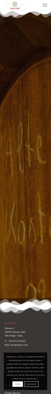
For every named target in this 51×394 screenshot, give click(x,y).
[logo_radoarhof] (21, 5)
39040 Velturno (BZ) (15, 332)
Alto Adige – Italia (14, 336)
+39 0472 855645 (16, 341)
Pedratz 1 (9, 328)
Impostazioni (31, 384)
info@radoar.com (19, 345)
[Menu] (43, 5)
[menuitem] (43, 5)
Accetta (18, 384)
